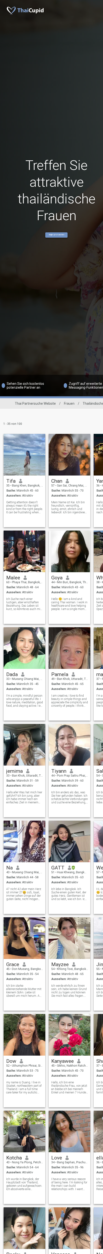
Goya (57, 578)
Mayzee (60, 964)
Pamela (59, 674)
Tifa (11, 481)
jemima (14, 771)
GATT (57, 868)
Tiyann (58, 771)
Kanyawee (62, 1061)
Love (56, 1158)
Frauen (69, 403)
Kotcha (14, 1158)
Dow (11, 1061)
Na (9, 868)
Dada (12, 674)
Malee (13, 578)
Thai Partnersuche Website (35, 403)
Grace (12, 964)
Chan (56, 481)
